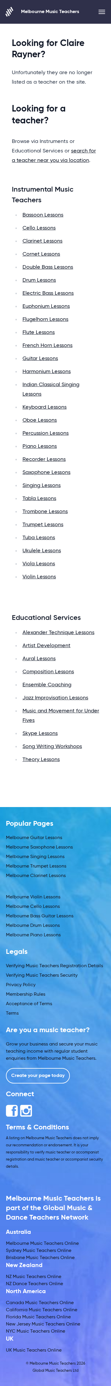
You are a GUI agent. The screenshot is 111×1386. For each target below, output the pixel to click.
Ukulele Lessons (41, 550)
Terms (12, 1013)
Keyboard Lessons (44, 407)
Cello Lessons (39, 228)
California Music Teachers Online (41, 1310)
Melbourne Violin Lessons (33, 897)
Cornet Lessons (41, 254)
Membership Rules (25, 994)
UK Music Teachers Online (34, 1350)
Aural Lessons (39, 658)
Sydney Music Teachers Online (38, 1250)
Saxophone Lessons (46, 472)
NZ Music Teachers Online (33, 1276)
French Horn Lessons (47, 345)
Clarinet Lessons (42, 241)
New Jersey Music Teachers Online (43, 1324)
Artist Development (46, 645)
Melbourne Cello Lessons (33, 906)
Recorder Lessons (44, 459)
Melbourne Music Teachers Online (42, 1243)
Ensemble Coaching (46, 685)
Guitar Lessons (40, 358)
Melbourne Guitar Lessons (34, 838)
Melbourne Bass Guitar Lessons (39, 916)
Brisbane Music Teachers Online (40, 1257)
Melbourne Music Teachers (50, 11)
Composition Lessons (48, 671)
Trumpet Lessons (42, 524)
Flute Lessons (38, 332)
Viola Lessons (38, 564)
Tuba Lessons (38, 537)
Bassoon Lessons (42, 215)
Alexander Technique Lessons (58, 632)
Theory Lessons (41, 759)
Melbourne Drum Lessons (33, 925)
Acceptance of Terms (29, 1004)
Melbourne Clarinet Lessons (36, 875)
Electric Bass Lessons (48, 293)
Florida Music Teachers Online (38, 1317)
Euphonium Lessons (46, 306)
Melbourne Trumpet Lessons (36, 866)
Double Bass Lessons (47, 267)
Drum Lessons (39, 280)
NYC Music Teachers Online (35, 1331)
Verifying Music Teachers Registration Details (54, 966)
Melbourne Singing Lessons (35, 856)
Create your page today (38, 1075)
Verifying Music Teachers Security (42, 975)
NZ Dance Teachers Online (34, 1284)
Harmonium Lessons (46, 371)
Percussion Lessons (45, 433)
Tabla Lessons (39, 498)
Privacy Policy (21, 985)
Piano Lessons (39, 446)
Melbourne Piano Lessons (33, 935)
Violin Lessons (39, 577)
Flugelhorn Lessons (45, 319)
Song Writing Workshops (52, 746)
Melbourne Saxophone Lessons (39, 847)
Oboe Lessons (39, 420)
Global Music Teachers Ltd (55, 1371)
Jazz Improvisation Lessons (55, 698)
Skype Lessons (40, 733)
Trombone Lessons (45, 511)
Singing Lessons (41, 485)
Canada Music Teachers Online (40, 1303)
